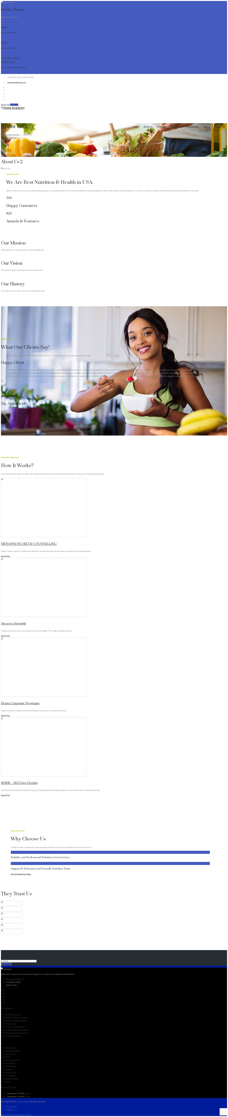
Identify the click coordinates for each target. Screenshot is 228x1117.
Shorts (8, 1081)
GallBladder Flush (13, 1051)
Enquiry (9, 1069)
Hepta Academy (22, 1101)
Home (136, 126)
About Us (148, 126)
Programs (161, 126)
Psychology (10, 1075)
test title (27, 1093)
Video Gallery (11, 1066)
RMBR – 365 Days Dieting (19, 783)
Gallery (206, 126)
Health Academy (12, 1060)
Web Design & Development (12, 1114)
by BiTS (27, 1114)
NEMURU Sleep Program (16, 1020)
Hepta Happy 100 (13, 1014)
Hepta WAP (11, 1054)
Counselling (10, 1063)
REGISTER (5, 105)
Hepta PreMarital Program (17, 1033)
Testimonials (192, 126)
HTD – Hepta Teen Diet (15, 1026)
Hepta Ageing (11, 1047)
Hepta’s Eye (176, 126)
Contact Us (219, 126)
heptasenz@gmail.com (16, 82)
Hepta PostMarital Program (17, 1030)
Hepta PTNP (11, 1023)
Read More (5, 556)
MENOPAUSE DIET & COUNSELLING (29, 544)
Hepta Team (11, 1072)
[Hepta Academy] (114, 107)
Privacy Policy (11, 1106)
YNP (8, 1057)
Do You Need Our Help (21, 874)
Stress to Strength (13, 624)
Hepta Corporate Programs (20, 703)
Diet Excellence (12, 1078)
